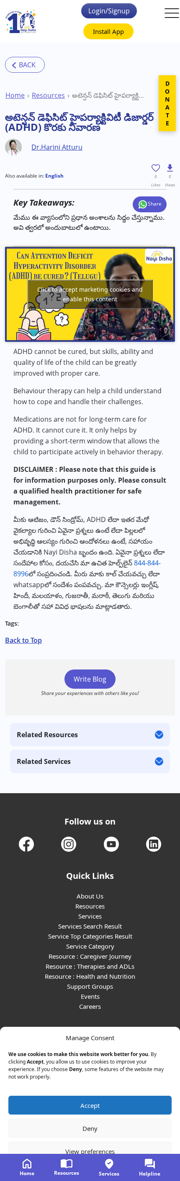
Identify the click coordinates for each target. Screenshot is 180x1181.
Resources (48, 95)
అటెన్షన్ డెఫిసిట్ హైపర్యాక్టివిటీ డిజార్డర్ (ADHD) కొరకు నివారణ (108, 95)
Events (90, 996)
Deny (90, 1128)
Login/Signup (109, 10)
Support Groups (90, 986)
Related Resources (47, 734)
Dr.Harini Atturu (56, 147)
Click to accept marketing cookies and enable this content (90, 294)
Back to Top (23, 640)
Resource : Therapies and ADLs (90, 966)
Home (15, 95)
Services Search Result (90, 926)
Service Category (90, 946)
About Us (90, 896)
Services (90, 916)
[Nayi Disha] (20, 21)
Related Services (44, 761)
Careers (90, 1006)
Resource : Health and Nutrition (90, 976)
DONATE (167, 103)
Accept (90, 1105)
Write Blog (90, 679)
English (54, 175)
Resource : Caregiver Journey (90, 956)
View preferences (90, 1151)
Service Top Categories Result (90, 936)
